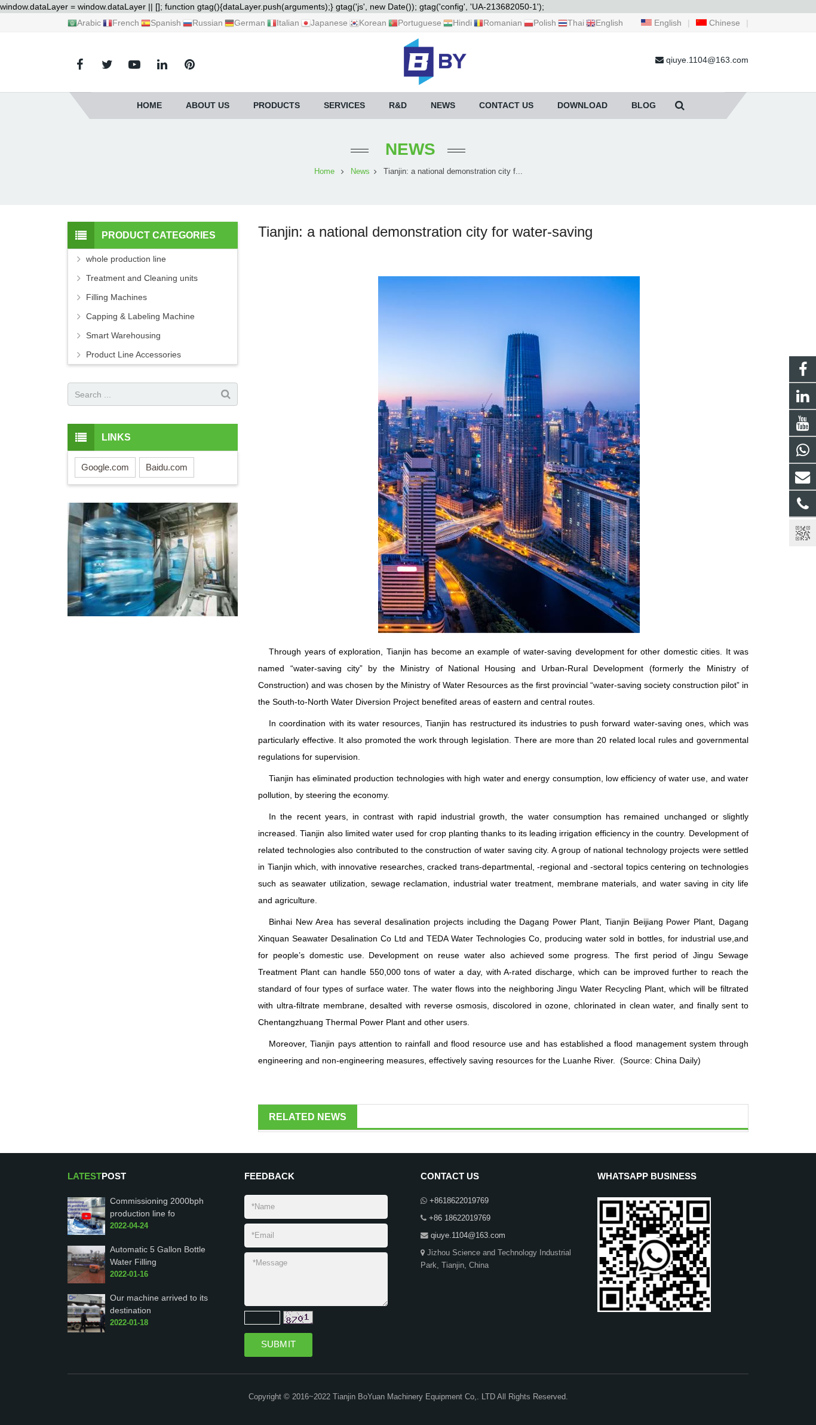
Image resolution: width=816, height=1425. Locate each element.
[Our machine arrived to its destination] (86, 1330)
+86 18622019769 (459, 1218)
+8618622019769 (459, 1201)
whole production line (126, 259)
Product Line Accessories (133, 354)
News (408, 149)
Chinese (723, 22)
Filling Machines (116, 297)
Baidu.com (167, 467)
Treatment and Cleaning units (142, 278)
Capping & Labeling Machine (140, 316)
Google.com (105, 467)
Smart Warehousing (123, 335)
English (667, 22)
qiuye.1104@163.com (468, 1235)
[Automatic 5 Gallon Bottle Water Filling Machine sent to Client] (86, 1281)
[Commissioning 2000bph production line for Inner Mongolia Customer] (86, 1232)
